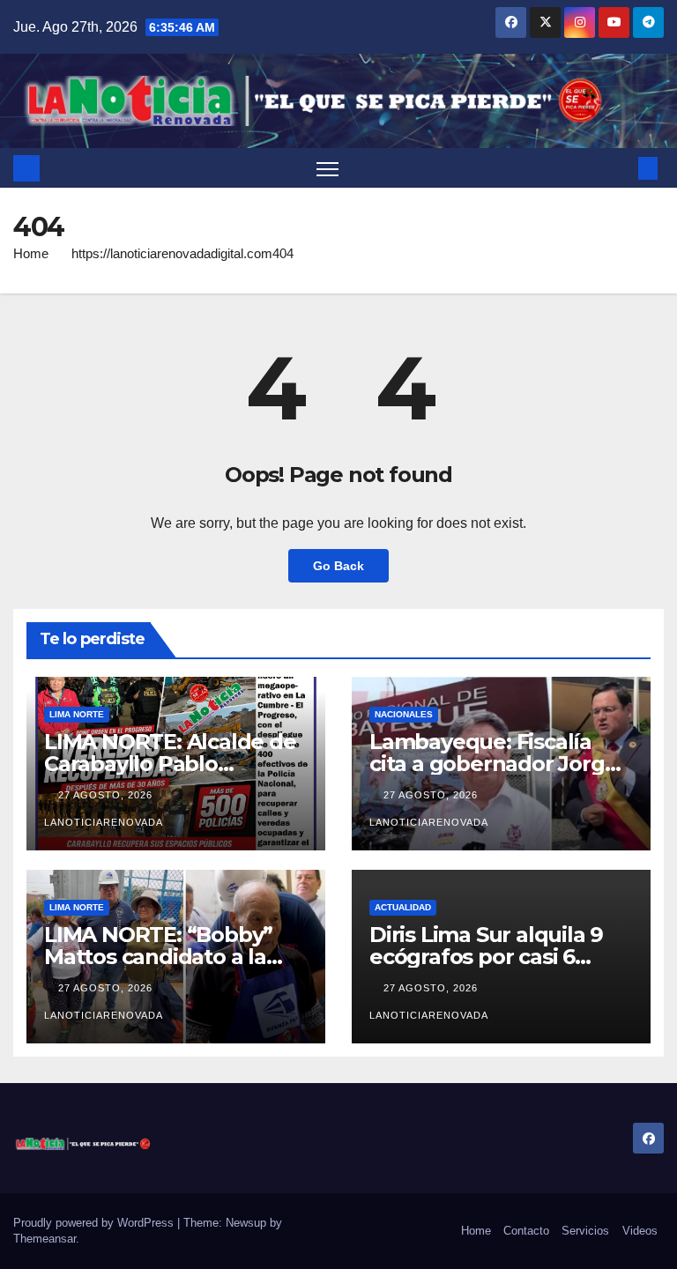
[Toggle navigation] (327, 168)
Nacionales (404, 714)
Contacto (526, 1230)
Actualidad (403, 907)
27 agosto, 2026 (107, 795)
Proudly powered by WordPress (95, 1222)
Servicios (585, 1230)
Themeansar (44, 1238)
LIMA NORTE (76, 714)
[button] (619, 167)
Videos (640, 1230)
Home (30, 253)
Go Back (338, 566)
